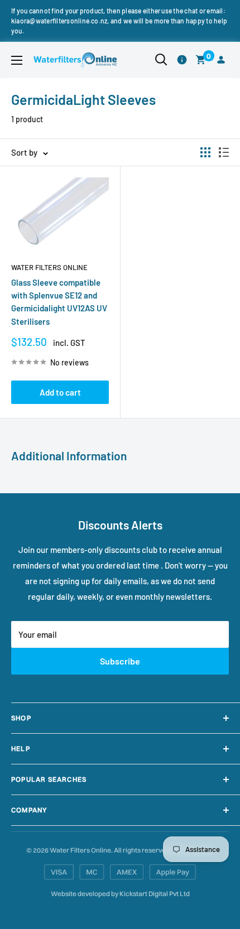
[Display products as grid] (205, 152)
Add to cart (60, 392)
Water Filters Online (49, 267)
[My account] (221, 60)
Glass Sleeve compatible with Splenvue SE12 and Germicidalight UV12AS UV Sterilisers (59, 301)
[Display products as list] (224, 152)
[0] (201, 60)
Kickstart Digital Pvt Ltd (154, 893)
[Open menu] (16, 60)
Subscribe (120, 661)
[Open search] (161, 60)
